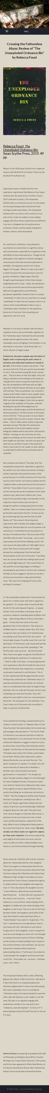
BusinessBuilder (27, 1089)
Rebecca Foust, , (20, 148)
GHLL (26, 31)
